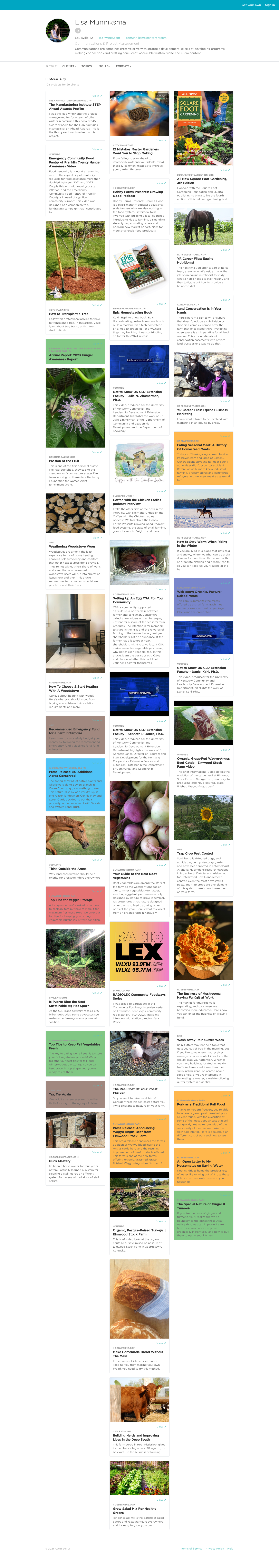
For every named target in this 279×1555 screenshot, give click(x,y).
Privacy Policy (215, 1548)
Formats (122, 66)
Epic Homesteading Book (132, 312)
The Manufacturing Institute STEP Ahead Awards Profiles (75, 107)
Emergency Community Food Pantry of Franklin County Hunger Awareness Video (75, 162)
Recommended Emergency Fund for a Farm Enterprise (74, 731)
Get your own (251, 5)
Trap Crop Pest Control (195, 853)
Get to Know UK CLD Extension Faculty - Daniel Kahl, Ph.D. (201, 670)
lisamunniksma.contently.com (145, 37)
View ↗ (97, 95)
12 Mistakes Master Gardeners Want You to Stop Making (136, 151)
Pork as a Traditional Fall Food (201, 1104)
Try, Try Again (60, 1094)
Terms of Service (191, 1548)
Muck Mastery (59, 1161)
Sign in (270, 5)
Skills (103, 66)
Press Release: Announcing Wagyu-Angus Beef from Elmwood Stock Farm (134, 1132)
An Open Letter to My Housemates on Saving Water (200, 1163)
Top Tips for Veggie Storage (71, 900)
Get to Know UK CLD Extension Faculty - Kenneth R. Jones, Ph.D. (138, 732)
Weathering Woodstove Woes (72, 546)
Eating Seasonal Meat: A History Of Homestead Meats (202, 447)
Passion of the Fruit (64, 461)
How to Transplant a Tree (68, 314)
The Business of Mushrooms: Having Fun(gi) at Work (199, 996)
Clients (68, 66)
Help (230, 1548)
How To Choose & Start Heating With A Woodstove (73, 689)
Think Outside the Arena (68, 869)
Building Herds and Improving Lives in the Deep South (136, 1437)
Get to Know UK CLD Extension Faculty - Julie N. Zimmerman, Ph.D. (137, 396)
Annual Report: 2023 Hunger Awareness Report (71, 357)
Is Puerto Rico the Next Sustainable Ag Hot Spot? (69, 1004)
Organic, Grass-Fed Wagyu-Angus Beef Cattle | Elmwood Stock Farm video (203, 762)
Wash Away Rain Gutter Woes (200, 1040)
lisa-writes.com (109, 37)
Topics (86, 66)
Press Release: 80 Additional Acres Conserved (71, 774)
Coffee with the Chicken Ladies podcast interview (137, 502)
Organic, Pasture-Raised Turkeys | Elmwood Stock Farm (139, 1232)
